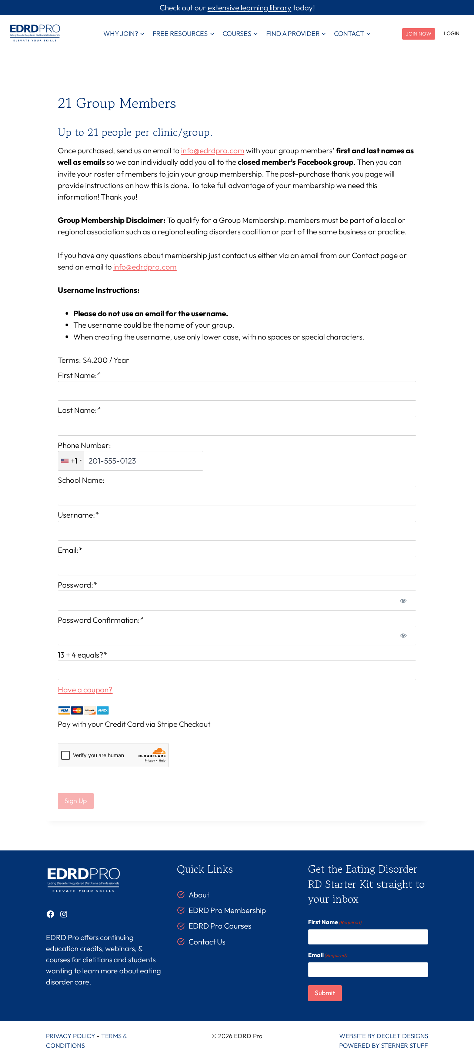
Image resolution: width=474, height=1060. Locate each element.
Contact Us (207, 941)
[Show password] (403, 600)
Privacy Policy (70, 1036)
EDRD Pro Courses (219, 925)
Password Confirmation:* (101, 620)
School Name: (81, 480)
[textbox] (130, 461)
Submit (325, 993)
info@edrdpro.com (212, 150)
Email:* (70, 550)
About (198, 894)
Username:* (78, 514)
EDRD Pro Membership (227, 910)
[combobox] (71, 460)
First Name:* (79, 375)
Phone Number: (84, 445)
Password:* (77, 584)
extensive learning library (249, 7)
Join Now (418, 33)
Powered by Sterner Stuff (383, 1045)
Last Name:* (79, 410)
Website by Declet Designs (383, 1036)
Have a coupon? (85, 689)
